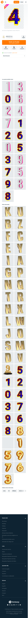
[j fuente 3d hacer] (8, 564)
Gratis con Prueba (14, 42)
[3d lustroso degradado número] (8, 111)
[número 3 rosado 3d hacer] (8, 99)
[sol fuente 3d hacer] (8, 443)
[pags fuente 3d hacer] (8, 455)
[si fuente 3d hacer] (8, 345)
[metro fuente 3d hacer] (8, 601)
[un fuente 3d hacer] (8, 431)
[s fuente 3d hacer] (8, 589)
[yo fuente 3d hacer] (8, 418)
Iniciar (22, 2)
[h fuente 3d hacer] (8, 516)
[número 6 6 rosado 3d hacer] (8, 123)
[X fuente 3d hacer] (8, 528)
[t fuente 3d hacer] (8, 491)
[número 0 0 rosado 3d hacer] (8, 208)
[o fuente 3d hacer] (8, 576)
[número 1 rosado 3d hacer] (8, 86)
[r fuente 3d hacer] (8, 503)
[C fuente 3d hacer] (8, 382)
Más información (6, 55)
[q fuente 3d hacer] (8, 479)
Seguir (23, 37)
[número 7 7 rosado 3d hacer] (8, 159)
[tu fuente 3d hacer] (8, 333)
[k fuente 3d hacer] (8, 321)
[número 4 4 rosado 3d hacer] (8, 147)
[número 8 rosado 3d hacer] (8, 293)
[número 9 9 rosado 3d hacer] (8, 245)
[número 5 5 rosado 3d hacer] (8, 269)
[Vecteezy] (2, 2)
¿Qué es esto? (14, 52)
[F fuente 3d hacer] (8, 370)
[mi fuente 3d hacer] (8, 394)
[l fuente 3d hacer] (8, 540)
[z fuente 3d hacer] (8, 358)
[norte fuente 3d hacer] (8, 467)
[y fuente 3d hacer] (8, 406)
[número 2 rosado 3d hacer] (8, 135)
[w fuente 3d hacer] (8, 552)
